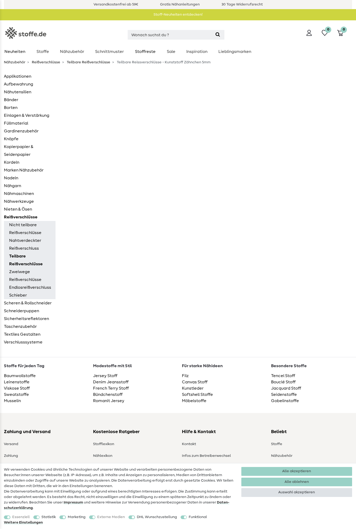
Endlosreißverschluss (30, 287)
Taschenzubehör (20, 326)
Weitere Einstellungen (23, 522)
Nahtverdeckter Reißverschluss (25, 244)
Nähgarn (12, 186)
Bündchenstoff (107, 394)
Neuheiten (14, 52)
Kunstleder (193, 388)
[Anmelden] (309, 33)
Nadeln (11, 178)
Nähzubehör (72, 52)
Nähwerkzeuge (19, 201)
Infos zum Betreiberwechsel (206, 456)
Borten (10, 108)
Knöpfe (11, 139)
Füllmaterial (16, 123)
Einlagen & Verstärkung (26, 115)
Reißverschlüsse (45, 62)
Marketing (76, 517)
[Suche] (217, 35)
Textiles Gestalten (22, 334)
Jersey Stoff (105, 376)
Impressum (73, 502)
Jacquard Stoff (286, 388)
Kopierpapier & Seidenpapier (18, 151)
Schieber (18, 295)
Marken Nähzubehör (24, 170)
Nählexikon (102, 456)
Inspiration (196, 52)
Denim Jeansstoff (110, 382)
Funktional (198, 517)
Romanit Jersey (108, 401)
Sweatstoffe (16, 394)
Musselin (12, 401)
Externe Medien (111, 517)
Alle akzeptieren (296, 471)
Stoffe (42, 52)
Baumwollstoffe (20, 376)
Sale (171, 52)
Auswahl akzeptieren (296, 492)
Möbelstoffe (194, 401)
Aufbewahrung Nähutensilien (18, 88)
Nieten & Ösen (18, 209)
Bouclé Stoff (283, 382)
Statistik (48, 517)
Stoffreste (145, 52)
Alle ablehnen (297, 482)
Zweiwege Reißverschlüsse (25, 276)
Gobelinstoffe (285, 401)
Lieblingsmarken (234, 52)
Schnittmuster (109, 52)
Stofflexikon (103, 444)
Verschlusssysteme (23, 342)
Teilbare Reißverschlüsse (88, 62)
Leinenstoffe (16, 382)
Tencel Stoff (283, 376)
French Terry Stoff (111, 388)
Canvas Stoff (194, 382)
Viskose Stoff (17, 388)
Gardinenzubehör (21, 131)
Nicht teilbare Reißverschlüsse (25, 229)
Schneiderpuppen (21, 311)
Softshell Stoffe (197, 394)
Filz (185, 376)
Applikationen (17, 76)
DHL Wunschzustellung (157, 517)
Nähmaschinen (19, 194)
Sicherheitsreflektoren (26, 319)
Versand (11, 444)
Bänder (11, 100)
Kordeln (11, 162)
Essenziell (21, 517)
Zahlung (11, 456)
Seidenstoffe (284, 394)
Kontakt (189, 444)
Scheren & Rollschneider (28, 303)
